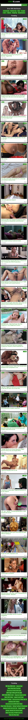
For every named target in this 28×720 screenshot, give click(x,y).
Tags (9, 718)
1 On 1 (4, 12)
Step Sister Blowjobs (6, 706)
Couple (23, 11)
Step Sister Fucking (6, 699)
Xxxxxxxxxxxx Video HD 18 (20, 699)
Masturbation (21, 12)
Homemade (6, 11)
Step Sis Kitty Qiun (14, 715)
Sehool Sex (19, 686)
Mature (9, 12)
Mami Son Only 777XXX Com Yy (14, 712)
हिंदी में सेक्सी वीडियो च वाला (8, 695)
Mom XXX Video (9, 697)
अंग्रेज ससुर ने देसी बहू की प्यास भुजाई (14, 692)
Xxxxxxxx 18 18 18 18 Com (14, 690)
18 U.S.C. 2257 (20, 718)
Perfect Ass (13, 11)
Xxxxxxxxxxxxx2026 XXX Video (14, 703)
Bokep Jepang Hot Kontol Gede (14, 710)
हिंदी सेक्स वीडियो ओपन (10, 686)
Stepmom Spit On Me (20, 695)
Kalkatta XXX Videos (14, 701)
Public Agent (21, 708)
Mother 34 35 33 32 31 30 (10, 708)
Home (5, 718)
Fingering (14, 12)
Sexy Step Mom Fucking (14, 688)
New (19, 11)
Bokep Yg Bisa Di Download (20, 706)
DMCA (13, 718)
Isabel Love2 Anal (18, 697)
